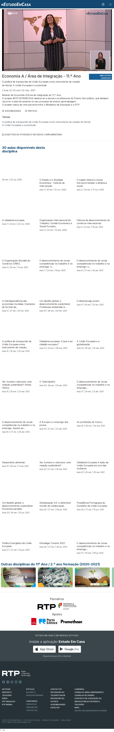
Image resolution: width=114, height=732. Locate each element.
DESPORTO (7, 692)
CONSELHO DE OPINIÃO (84, 695)
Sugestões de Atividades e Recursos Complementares (33, 134)
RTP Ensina (7, 704)
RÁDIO (5, 698)
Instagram (11, 682)
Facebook (3, 682)
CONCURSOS (31, 701)
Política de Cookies (31, 720)
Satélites (55, 708)
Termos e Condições (50, 720)
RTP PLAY (30, 689)
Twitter (7, 682)
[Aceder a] (18, 578)
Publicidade (66, 720)
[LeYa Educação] (33, 621)
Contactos (32, 710)
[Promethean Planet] (71, 621)
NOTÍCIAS (6, 689)
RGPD (77, 708)
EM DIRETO (31, 692)
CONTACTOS (56, 689)
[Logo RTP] (14, 673)
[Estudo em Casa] (16, 4)
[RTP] (47, 607)
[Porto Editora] (48, 621)
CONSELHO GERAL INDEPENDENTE (89, 692)
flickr (20, 682)
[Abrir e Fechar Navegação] (110, 4)
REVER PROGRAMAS (34, 695)
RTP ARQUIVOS (8, 701)
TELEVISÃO (7, 695)
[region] (57, 40)
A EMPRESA (79, 689)
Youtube (16, 682)
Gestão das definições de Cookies (91, 711)
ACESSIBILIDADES (13, 111)
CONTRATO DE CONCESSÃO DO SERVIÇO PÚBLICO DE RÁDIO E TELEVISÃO (88, 701)
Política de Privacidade (11, 720)
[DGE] (67, 606)
